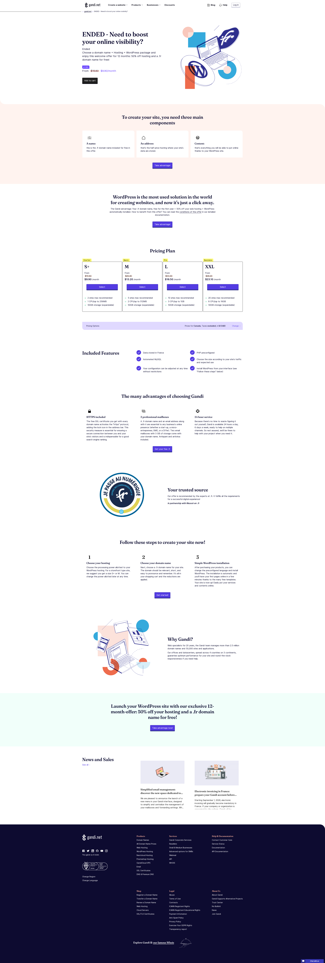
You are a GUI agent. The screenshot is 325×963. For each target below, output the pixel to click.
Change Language (90, 880)
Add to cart (90, 80)
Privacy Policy (175, 921)
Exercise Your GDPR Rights (180, 925)
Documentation (218, 848)
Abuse (172, 895)
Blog (213, 5)
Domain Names (143, 840)
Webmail (172, 855)
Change (235, 326)
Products (136, 5)
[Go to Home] (92, 5)
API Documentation (220, 851)
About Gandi (217, 895)
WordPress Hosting (145, 851)
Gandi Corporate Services (180, 840)
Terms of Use (175, 899)
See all (85, 764)
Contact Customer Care (222, 840)
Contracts (173, 902)
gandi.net (88, 11)
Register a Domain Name (147, 895)
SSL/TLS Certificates (145, 914)
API (170, 859)
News (214, 910)
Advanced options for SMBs (181, 851)
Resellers (173, 844)
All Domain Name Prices (146, 844)
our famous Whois (163, 942)
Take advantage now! (162, 728)
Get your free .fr (162, 449)
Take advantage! (162, 165)
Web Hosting (142, 848)
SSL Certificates (143, 870)
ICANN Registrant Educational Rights (184, 910)
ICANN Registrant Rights (179, 906)
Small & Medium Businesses (180, 848)
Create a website (116, 5)
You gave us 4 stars (90, 855)
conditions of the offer (190, 212)
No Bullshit (216, 906)
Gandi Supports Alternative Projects (227, 899)
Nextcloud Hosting (145, 855)
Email (139, 867)
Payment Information (178, 914)
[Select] (102, 287)
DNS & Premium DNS (145, 874)
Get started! (162, 595)
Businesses (152, 5)
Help (225, 5)
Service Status (218, 844)
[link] (83, 851)
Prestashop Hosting (145, 859)
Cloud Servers (143, 910)
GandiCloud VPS (143, 863)
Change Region (88, 876)
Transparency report (178, 929)
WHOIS (172, 863)
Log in (236, 5)
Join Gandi (216, 914)
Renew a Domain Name (146, 902)
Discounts (170, 5)
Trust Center (217, 902)
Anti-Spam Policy (176, 918)
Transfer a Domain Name (147, 899)
